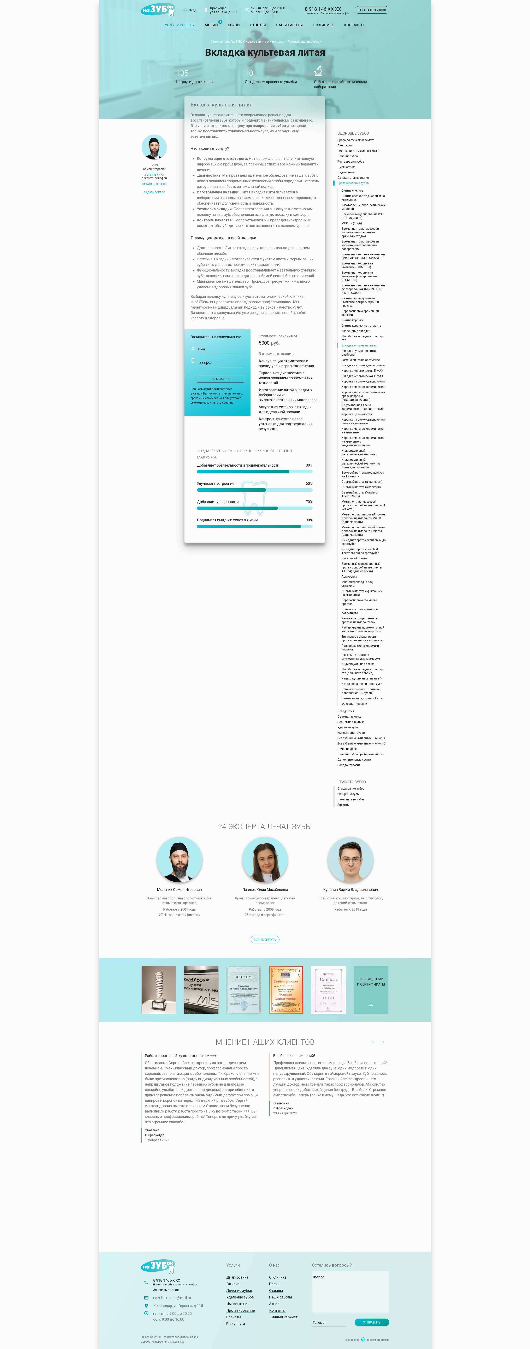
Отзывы (258, 25)
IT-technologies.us (378, 1339)
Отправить (372, 1322)
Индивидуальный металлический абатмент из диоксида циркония (361, 463)
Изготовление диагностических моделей (363, 206)
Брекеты (343, 804)
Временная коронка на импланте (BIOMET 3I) (357, 265)
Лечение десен (347, 749)
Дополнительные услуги (354, 759)
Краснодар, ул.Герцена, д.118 (178, 1305)
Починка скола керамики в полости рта (360, 611)
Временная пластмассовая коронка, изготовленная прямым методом (360, 232)
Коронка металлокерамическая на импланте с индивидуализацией (363, 441)
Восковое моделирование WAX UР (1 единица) (363, 216)
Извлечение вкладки (356, 331)
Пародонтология (348, 765)
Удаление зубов (240, 1297)
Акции (211, 25)
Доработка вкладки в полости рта (362, 338)
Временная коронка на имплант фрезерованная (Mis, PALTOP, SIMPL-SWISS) (363, 289)
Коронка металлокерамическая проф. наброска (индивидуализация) (363, 396)
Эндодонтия (346, 172)
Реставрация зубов (350, 161)
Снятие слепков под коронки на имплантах (363, 197)
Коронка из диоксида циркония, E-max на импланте (363, 421)
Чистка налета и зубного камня (358, 150)
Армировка (349, 576)
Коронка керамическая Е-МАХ (362, 370)
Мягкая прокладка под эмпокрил (357, 583)
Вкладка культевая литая (359, 345)
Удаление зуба (347, 727)
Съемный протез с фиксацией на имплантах (362, 592)
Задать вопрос (154, 192)
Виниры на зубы (348, 794)
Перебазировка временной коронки (360, 312)
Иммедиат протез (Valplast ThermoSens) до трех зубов (360, 551)
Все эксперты (265, 939)
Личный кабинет (283, 1317)
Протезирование (240, 1310)
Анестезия (344, 145)
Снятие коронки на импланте (361, 325)
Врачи (234, 25)
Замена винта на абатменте (361, 360)
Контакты (354, 25)
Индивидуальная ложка (358, 664)
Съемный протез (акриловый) (362, 481)
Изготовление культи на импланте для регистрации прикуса (360, 302)
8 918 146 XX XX (327, 11)
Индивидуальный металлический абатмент (359, 452)
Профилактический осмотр (356, 140)
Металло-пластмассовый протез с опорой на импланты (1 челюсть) (363, 505)
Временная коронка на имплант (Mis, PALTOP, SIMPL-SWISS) (363, 256)
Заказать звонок (372, 10)
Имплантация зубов (351, 732)
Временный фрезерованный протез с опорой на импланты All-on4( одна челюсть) (362, 567)
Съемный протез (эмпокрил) (361, 487)
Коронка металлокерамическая (363, 387)
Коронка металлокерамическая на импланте (363, 430)
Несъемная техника (351, 722)
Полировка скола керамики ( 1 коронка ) (362, 647)
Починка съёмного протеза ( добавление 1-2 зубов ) (361, 691)
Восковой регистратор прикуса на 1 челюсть (363, 474)
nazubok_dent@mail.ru (172, 1298)
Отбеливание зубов (350, 788)
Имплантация (237, 1304)
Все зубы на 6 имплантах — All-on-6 (361, 743)
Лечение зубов (347, 156)
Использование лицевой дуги (362, 683)
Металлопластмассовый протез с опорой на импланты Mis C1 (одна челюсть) (363, 518)
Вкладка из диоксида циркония (363, 365)
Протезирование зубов (303, 41)
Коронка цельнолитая (357, 414)
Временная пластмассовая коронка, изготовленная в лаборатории (360, 245)
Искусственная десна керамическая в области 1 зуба (363, 406)
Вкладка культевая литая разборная (359, 352)
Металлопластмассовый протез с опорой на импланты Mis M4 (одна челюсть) (363, 531)
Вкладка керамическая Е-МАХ (362, 376)
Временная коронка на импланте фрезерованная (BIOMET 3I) (359, 276)
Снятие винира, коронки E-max (363, 698)
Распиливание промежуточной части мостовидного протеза (363, 629)
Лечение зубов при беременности (360, 754)
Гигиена (233, 1284)
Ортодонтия (345, 711)
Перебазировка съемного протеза (359, 602)
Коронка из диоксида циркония (363, 381)
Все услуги (235, 1323)
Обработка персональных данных (162, 1341)
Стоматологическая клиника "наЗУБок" (158, 10)
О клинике (323, 25)
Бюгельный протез (354, 558)
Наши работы (289, 25)
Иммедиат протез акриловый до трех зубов (364, 541)
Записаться (220, 379)
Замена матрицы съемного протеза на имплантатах (360, 620)
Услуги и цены (180, 25)
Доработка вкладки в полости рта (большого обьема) (362, 671)
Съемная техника (349, 716)
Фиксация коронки (354, 703)
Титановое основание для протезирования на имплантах (363, 638)
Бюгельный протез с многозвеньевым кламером (361, 656)
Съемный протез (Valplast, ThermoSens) (359, 494)
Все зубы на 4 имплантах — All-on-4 (361, 738)
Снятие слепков (352, 190)
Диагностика (346, 167)
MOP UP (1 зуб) (352, 223)
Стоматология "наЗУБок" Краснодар (236, 41)
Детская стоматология (353, 177)
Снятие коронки (352, 320)
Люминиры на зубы (350, 799)
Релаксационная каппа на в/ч (362, 678)
